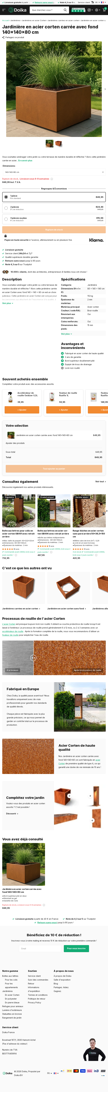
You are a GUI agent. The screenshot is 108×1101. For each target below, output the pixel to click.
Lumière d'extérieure (12, 1010)
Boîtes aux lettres (10, 976)
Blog (56, 983)
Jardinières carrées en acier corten (63, 20)
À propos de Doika (62, 976)
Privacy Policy (34, 1002)
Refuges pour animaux (12, 1006)
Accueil (5, 20)
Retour (31, 983)
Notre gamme (10, 971)
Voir (6, 303)
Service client (84, 2)
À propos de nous (64, 971)
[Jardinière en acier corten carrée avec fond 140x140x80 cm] (23, 864)
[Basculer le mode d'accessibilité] (92, 2)
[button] (54, 197)
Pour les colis (11, 980)
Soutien (32, 971)
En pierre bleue (12, 1002)
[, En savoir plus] (90, 10)
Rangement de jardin (12, 1018)
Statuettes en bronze (12, 1014)
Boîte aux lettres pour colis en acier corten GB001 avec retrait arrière (18, 533)
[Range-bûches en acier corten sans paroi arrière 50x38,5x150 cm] (89, 510)
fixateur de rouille (10, 635)
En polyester (11, 999)
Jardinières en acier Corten (34, 20)
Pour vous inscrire (76, 948)
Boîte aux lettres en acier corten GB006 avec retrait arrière (53, 532)
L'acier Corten (8, 624)
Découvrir (11, 813)
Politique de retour (36, 999)
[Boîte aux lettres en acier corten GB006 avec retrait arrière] (54, 510)
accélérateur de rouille (12, 631)
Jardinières (15, 20)
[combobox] (54, 172)
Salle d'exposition (62, 980)
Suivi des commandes (38, 980)
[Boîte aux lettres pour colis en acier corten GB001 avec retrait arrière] (18, 510)
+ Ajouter (21, 410)
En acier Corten (12, 995)
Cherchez (65, 9)
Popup (52, 179)
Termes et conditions (38, 995)
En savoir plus (25, 160)
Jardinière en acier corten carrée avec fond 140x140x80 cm (21, 890)
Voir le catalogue (3, 10)
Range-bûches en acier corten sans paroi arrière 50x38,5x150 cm (89, 533)
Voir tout (99, 481)
